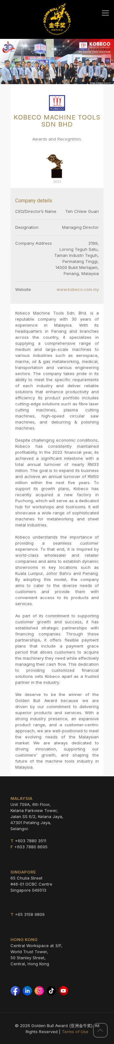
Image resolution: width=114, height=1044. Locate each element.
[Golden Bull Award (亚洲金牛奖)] (57, 19)
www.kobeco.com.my (78, 289)
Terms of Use (75, 1031)
